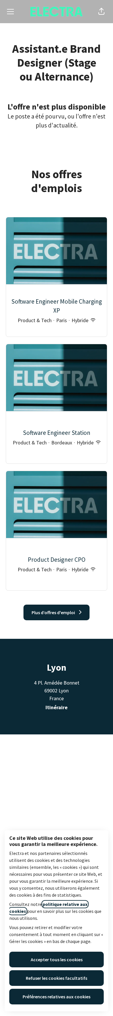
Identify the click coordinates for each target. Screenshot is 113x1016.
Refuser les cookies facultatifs (56, 978)
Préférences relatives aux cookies (56, 996)
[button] (101, 11)
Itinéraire (56, 707)
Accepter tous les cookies (57, 959)
